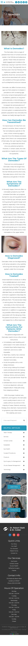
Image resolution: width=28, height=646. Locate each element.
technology (7, 469)
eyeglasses (7, 445)
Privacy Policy (17, 629)
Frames (14, 570)
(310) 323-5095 (16, 583)
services (6, 436)
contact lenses (8, 440)
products (6, 457)
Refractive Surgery (14, 568)
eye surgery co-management (12, 461)
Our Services (14, 548)
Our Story (14, 544)
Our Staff (14, 546)
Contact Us (14, 510)
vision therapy (8, 432)
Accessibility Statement (7, 629)
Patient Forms (14, 551)
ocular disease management (12, 465)
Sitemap (24, 629)
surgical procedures (10, 453)
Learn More (14, 487)
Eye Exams (14, 561)
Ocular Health (14, 566)
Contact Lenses (14, 563)
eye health (7, 449)
